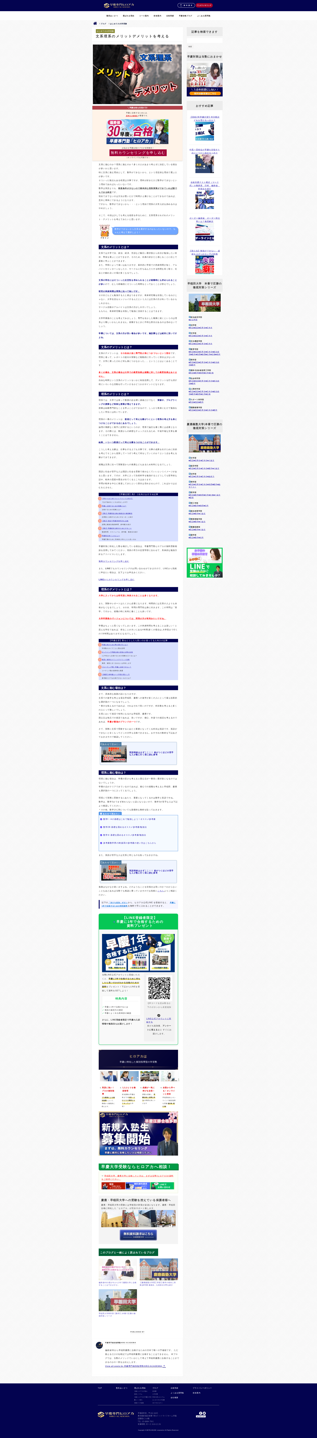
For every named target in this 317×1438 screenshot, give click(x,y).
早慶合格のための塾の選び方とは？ (115, 645)
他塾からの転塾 (139, 1403)
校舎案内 (157, 16)
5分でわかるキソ (157, 1403)
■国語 (196, 328)
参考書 (154, 1391)
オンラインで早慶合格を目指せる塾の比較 (117, 652)
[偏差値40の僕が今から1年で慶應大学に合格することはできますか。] (118, 1269)
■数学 (193, 354)
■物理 (203, 354)
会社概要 (174, 1398)
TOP (100, 1388)
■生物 (213, 354)
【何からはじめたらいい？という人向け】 (117, 498)
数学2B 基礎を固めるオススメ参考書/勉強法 (125, 827)
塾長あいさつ (112, 16)
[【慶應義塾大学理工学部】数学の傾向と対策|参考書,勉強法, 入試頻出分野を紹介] (159, 1269)
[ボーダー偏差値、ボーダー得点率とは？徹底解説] (205, 233)
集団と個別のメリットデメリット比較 (116, 659)
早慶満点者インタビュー (111, 536)
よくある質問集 (204, 16)
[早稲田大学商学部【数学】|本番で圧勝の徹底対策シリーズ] (118, 1300)
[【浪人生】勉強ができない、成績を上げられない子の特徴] (205, 265)
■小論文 (210, 460)
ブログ (155, 1388)
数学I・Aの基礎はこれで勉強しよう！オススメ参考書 (129, 819)
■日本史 (209, 328)
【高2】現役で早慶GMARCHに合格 (115, 521)
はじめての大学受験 (158, 1400)
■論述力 (210, 476)
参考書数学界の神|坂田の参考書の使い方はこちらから (129, 843)
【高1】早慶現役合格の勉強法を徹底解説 (117, 513)
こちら (161, 891)
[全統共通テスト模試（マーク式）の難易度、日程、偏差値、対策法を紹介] (205, 200)
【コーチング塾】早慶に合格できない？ (116, 667)
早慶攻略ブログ (185, 16)
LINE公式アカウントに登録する (158, 1020)
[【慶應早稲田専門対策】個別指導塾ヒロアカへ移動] (95, 24)
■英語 (191, 328)
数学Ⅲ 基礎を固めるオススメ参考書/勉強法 (124, 835)
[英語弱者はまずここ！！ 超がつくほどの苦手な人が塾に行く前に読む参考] (138, 763)
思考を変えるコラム (158, 1397)
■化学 (208, 354)
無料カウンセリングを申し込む (114, 561)
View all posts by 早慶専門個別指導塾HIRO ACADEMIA (134, 1366)
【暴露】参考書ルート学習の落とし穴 (116, 674)
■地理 (198, 354)
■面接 (191, 498)
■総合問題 (193, 320)
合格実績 (170, 16)
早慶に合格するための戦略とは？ (114, 506)
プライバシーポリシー (202, 1388)
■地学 (217, 354)
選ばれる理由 (128, 16)
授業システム (138, 1394)
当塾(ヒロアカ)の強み (140, 1391)
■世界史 (202, 328)
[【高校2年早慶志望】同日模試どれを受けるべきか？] (205, 132)
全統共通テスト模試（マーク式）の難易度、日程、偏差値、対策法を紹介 (204, 185)
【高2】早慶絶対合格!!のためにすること (117, 528)
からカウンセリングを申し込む (117, 579)
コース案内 (144, 16)
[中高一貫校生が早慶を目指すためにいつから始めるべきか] (205, 164)
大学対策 (155, 1394)
